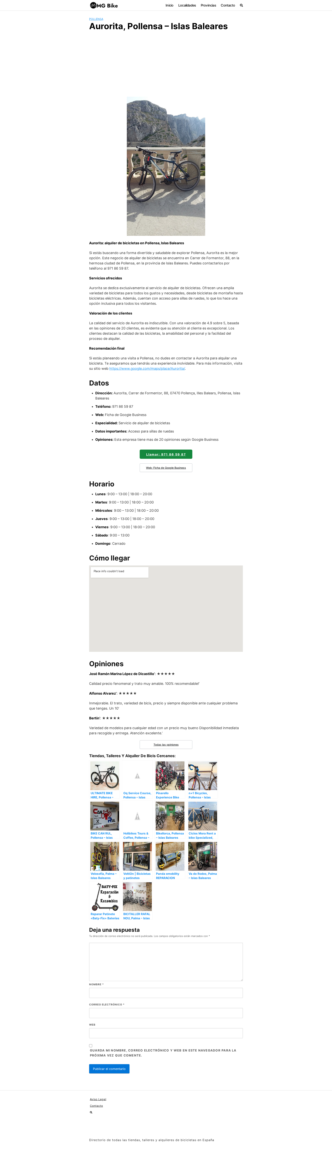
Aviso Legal (98, 1099)
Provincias (208, 5)
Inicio (169, 5)
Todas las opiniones (166, 744)
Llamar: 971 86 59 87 (166, 454)
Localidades (187, 5)
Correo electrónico (106, 1004)
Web (92, 1024)
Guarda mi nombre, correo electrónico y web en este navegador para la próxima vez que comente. (163, 1052)
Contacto (228, 5)
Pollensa (96, 19)
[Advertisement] (166, 63)
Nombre (96, 984)
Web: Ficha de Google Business (166, 467)
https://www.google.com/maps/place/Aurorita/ (147, 368)
